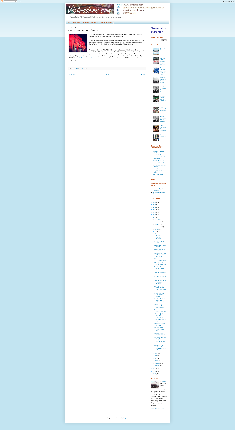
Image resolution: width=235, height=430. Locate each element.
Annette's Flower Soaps (159, 163)
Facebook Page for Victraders (158, 189)
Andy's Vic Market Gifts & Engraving (159, 157)
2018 (154, 207)
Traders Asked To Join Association (159, 333)
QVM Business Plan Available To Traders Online (160, 282)
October (157, 224)
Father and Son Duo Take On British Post (163, 71)
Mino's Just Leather (158, 174)
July (156, 231)
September (158, 227)
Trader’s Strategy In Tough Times (163, 80)
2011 (154, 373)
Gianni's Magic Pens (158, 160)
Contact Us (94, 22)
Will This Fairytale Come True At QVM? (159, 329)
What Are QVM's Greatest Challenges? (159, 315)
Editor (164, 381)
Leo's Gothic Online (158, 154)
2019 (154, 204)
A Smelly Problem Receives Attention (160, 263)
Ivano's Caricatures (158, 169)
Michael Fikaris (90, 58)
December (158, 219)
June (156, 353)
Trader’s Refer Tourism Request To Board (162, 61)
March (157, 360)
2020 (154, 202)
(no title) (162, 49)
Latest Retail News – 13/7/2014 (160, 324)
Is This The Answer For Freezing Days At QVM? (160, 294)
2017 (154, 209)
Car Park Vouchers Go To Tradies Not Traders (160, 268)
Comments (76, 22)
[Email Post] (85, 68)
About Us (86, 22)
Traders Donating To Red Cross (160, 277)
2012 (154, 371)
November (158, 221)
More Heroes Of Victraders (163, 109)
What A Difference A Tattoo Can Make (163, 128)
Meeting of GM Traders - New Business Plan (159, 306)
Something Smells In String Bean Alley (160, 337)
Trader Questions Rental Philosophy (160, 310)
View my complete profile (158, 408)
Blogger (125, 418)
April (156, 358)
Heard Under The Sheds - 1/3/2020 (163, 89)
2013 (154, 368)
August (157, 229)
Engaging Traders (106, 22)
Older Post (142, 74)
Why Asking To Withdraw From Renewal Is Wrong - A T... (160, 348)
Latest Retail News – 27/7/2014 (160, 249)
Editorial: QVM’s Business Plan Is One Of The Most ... (160, 288)
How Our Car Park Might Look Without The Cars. (160, 300)
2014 (154, 217)
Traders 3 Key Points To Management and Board (160, 254)
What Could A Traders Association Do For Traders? (160, 236)
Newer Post (72, 74)
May (156, 355)
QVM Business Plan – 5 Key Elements (160, 259)
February (157, 363)
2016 (154, 212)
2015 (154, 214)
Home (68, 22)
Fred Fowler (79, 58)
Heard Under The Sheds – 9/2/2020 (163, 119)
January (157, 365)
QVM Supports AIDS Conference (160, 273)
